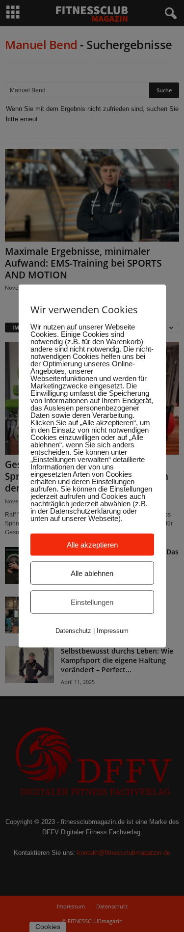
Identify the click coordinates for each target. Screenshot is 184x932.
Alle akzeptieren (92, 545)
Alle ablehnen (92, 573)
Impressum (113, 630)
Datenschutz (73, 630)
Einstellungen (92, 602)
